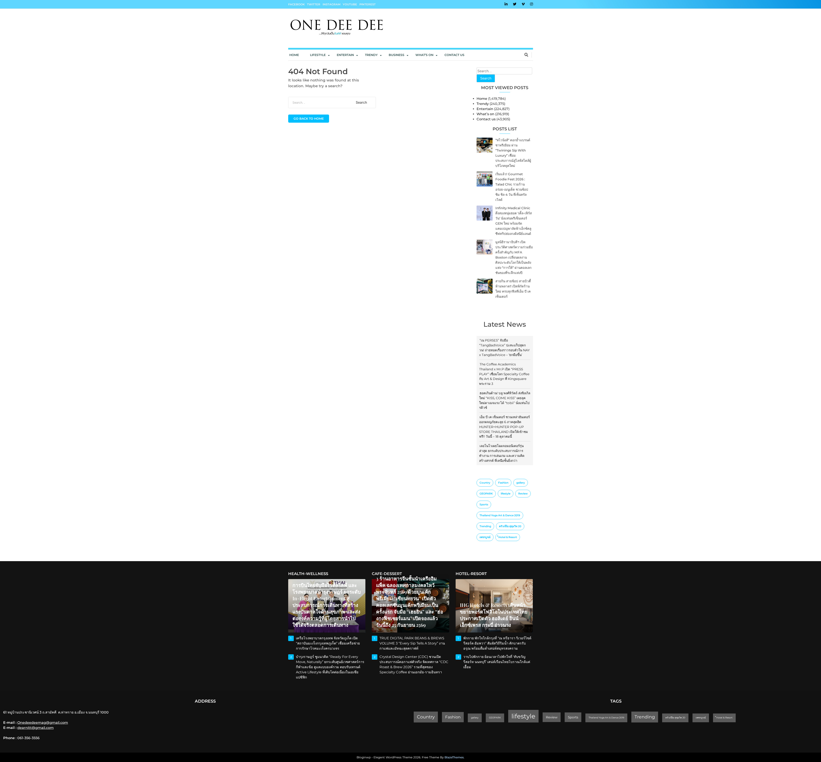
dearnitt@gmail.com (35, 728)
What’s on (485, 114)
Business (396, 55)
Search (485, 78)
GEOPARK (486, 493)
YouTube (350, 4)
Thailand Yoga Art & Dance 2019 (500, 515)
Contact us (454, 55)
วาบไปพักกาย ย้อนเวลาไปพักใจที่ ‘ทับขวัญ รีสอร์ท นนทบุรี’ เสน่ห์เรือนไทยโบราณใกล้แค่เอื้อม (496, 662)
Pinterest (367, 4)
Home (294, 55)
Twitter (313, 4)
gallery (520, 482)
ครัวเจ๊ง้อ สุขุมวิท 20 (510, 526)
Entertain (345, 55)
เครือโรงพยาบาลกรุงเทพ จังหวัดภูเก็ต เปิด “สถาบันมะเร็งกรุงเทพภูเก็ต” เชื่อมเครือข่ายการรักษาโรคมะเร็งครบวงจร (328, 643)
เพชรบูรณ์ (485, 537)
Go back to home (309, 119)
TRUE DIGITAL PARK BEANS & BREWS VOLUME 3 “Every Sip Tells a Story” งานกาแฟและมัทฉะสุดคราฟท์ (412, 643)
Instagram (331, 4)
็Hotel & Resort (507, 537)
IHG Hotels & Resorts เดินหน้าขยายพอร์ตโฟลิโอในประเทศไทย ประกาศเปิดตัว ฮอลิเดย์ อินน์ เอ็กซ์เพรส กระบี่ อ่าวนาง (493, 615)
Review (523, 493)
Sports (484, 504)
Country (485, 482)
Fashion (503, 482)
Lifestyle (318, 55)
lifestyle (505, 493)
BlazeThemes (454, 757)
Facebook (296, 4)
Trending (485, 526)
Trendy (371, 55)
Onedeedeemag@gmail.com (42, 723)
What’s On (424, 55)
